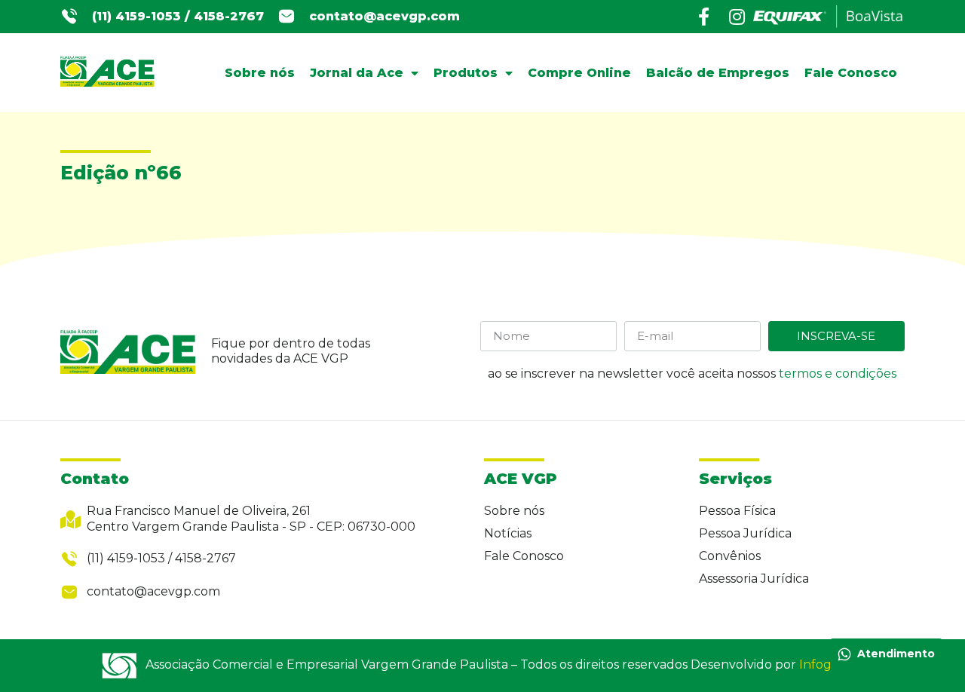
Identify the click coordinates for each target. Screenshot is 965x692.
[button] (178, 17)
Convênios (730, 556)
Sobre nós (260, 73)
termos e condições (837, 373)
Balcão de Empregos (717, 73)
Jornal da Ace (356, 73)
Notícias (508, 533)
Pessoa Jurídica (745, 533)
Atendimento (896, 653)
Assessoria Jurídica (754, 578)
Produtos (465, 73)
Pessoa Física (737, 511)
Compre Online (579, 73)
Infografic (828, 664)
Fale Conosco (850, 73)
